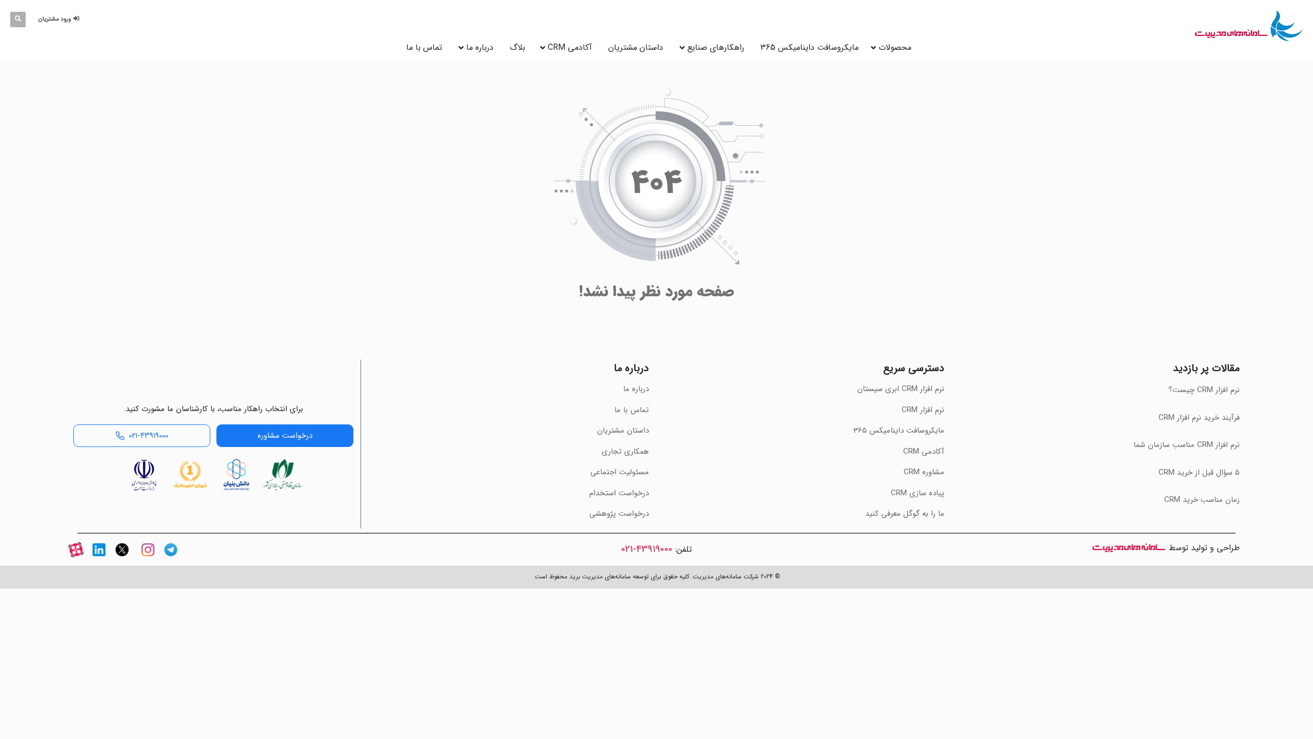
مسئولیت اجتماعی (619, 472)
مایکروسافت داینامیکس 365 (810, 47)
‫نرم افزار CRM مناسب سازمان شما (1186, 445)
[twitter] (122, 558)
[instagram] (147, 558)
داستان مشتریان (635, 47)
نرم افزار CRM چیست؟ (1204, 390)
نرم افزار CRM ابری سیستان (900, 389)
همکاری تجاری (625, 451)
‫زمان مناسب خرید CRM (1202, 500)
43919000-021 (646, 549)
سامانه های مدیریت (1129, 547)
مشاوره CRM (924, 472)
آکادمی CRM (923, 451)
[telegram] (171, 558)
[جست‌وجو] (18, 19)
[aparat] (76, 558)
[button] (60, 19)
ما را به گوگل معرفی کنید (904, 514)
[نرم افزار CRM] (1249, 25)
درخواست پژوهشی (619, 514)
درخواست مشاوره (284, 436)
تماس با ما (424, 47)
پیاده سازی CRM (917, 493)
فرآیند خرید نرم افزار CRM (1199, 418)
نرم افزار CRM (923, 410)
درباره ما (479, 47)
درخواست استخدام (619, 493)
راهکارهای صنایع (715, 47)
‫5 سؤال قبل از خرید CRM (1199, 472)
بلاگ (517, 47)
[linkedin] (99, 558)
